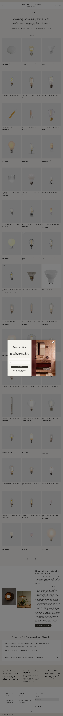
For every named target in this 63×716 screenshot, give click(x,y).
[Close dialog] (53, 342)
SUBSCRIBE (20, 366)
